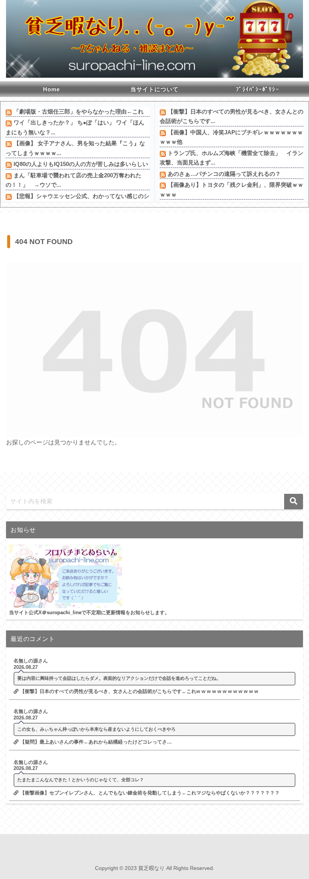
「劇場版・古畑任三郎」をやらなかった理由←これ (79, 111)
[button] (293, 501)
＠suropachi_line (61, 612)
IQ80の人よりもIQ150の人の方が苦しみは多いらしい (81, 164)
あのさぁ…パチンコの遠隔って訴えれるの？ (224, 174)
